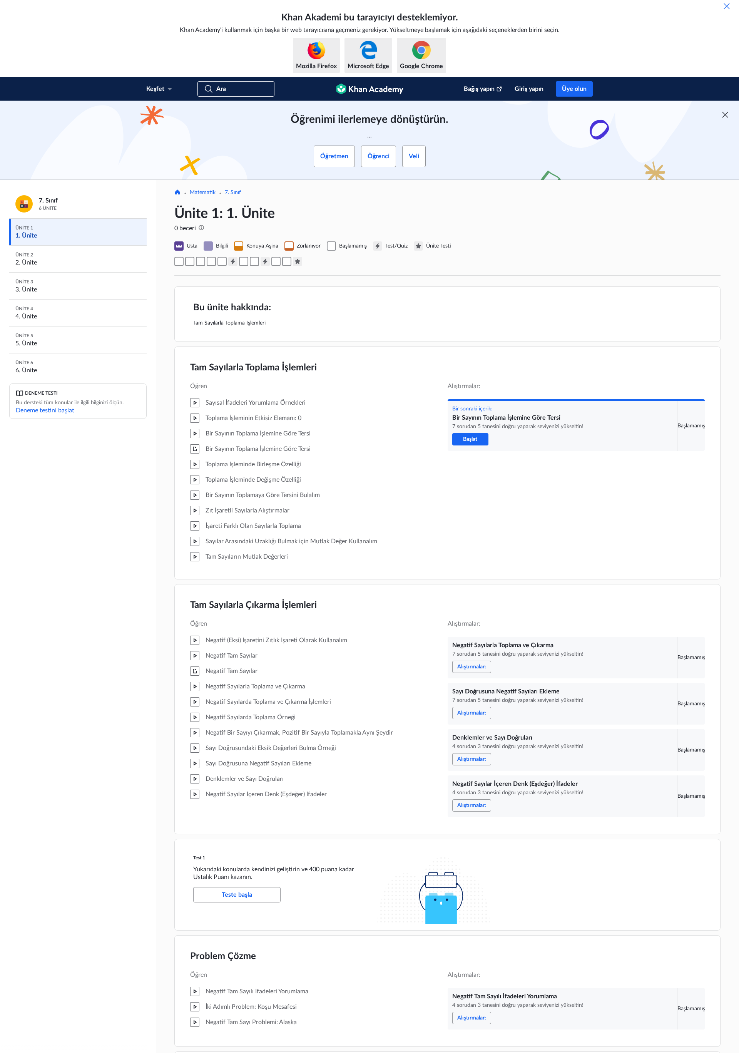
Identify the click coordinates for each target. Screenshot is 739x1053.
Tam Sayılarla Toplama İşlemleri (253, 367)
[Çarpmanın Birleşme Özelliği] (254, 261)
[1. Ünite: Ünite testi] (297, 261)
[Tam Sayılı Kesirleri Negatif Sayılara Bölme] (276, 261)
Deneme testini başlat (45, 410)
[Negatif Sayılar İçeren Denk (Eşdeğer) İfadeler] (222, 261)
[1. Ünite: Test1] (232, 261)
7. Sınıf (233, 192)
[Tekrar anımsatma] (727, 6)
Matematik (203, 192)
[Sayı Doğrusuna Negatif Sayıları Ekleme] (200, 261)
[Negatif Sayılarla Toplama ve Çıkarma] (189, 261)
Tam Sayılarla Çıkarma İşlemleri (253, 605)
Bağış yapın (479, 89)
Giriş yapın (529, 89)
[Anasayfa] (177, 193)
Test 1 (199, 857)
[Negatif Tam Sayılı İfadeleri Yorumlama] (243, 261)
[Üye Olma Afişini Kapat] (725, 114)
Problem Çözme (223, 956)
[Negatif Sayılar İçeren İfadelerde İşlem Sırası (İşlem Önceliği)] (286, 261)
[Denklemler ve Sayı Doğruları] (211, 261)
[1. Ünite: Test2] (265, 261)
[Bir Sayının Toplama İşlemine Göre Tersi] (179, 261)
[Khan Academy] (369, 88)
